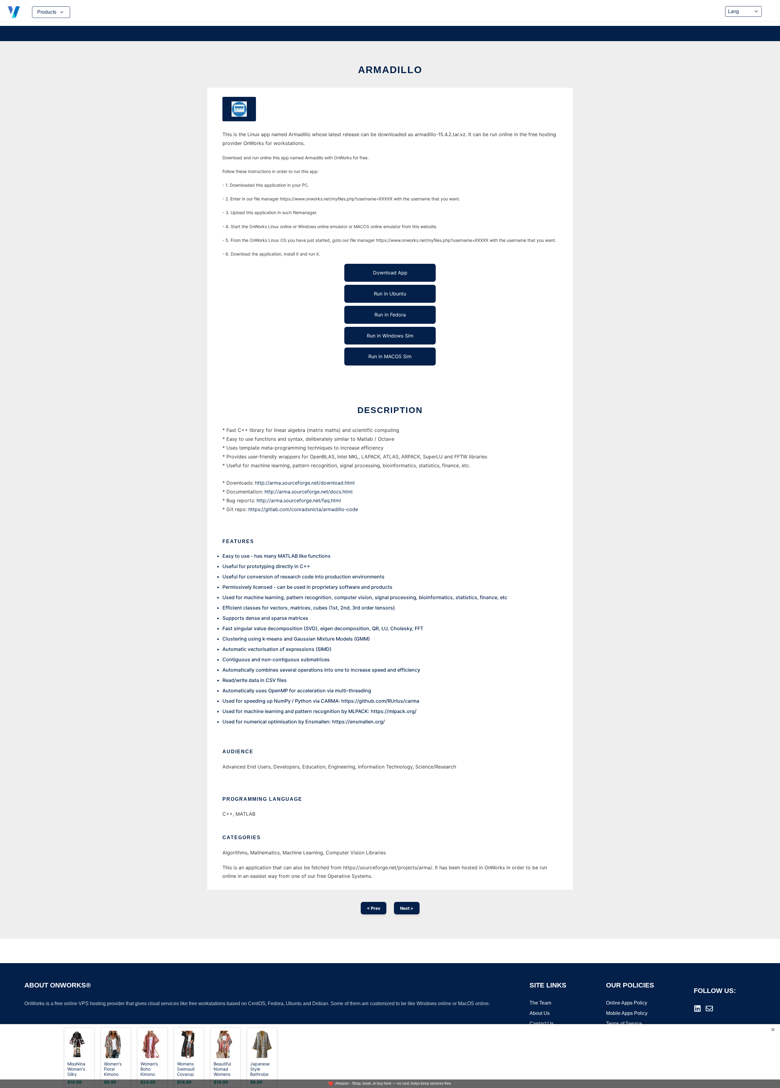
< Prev (373, 908)
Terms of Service (624, 1023)
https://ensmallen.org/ (358, 722)
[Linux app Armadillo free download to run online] (239, 109)
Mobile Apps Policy (626, 1013)
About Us (540, 1013)
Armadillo (390, 69)
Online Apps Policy (626, 1002)
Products (46, 12)
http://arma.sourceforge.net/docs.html (308, 492)
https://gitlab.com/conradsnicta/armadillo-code (303, 509)
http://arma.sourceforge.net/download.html (305, 483)
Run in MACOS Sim (390, 356)
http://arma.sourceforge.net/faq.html (299, 500)
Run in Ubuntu (390, 294)
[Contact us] (709, 1008)
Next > (406, 908)
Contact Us (542, 1023)
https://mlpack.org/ (394, 711)
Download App (390, 273)
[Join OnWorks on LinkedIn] (697, 1008)
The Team (540, 1002)
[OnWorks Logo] (13, 12)
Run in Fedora (390, 315)
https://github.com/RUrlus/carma (380, 701)
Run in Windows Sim (390, 336)
